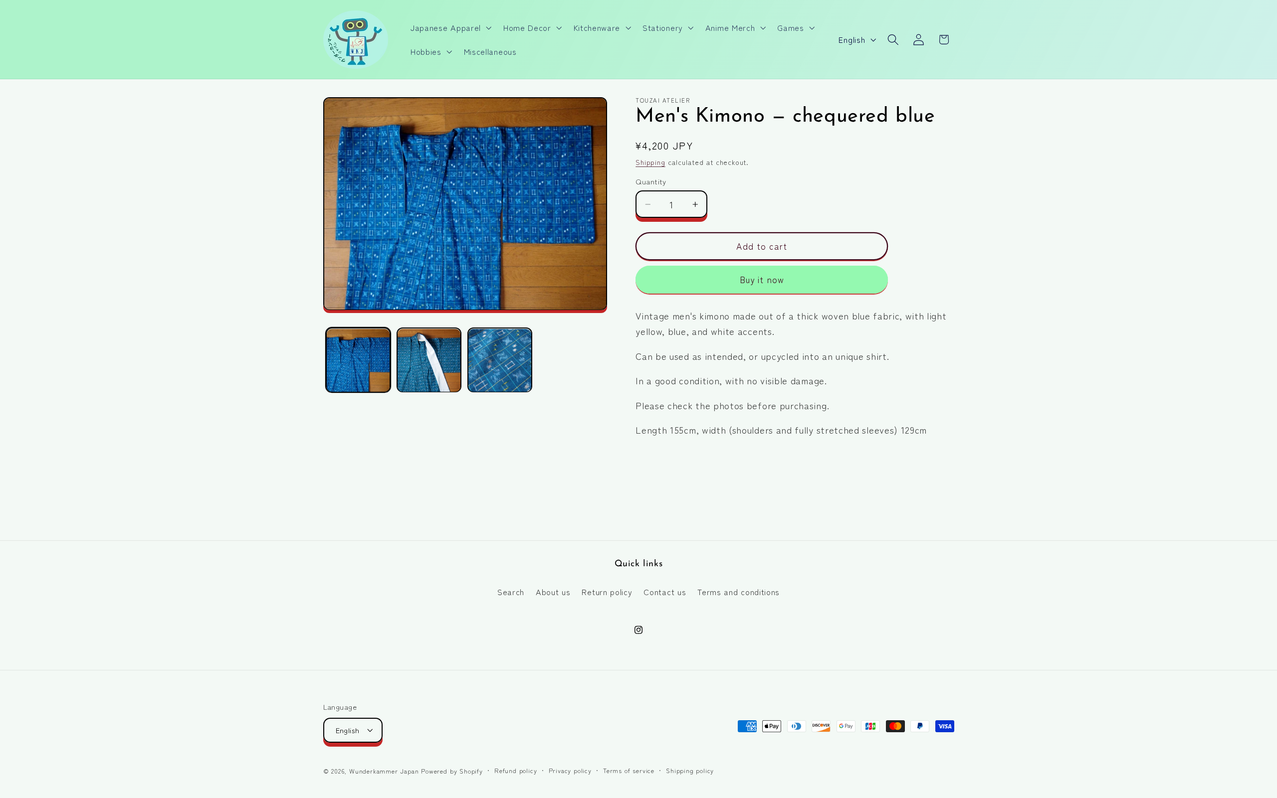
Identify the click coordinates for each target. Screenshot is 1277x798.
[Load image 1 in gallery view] (358, 360)
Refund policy (515, 770)
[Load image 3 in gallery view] (499, 360)
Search (510, 591)
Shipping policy (690, 770)
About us (553, 591)
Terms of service (628, 770)
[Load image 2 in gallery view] (429, 360)
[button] (450, 27)
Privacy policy (570, 770)
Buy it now (762, 280)
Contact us (664, 591)
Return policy (607, 591)
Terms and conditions (738, 591)
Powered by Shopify (452, 771)
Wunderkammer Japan (384, 771)
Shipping (650, 162)
